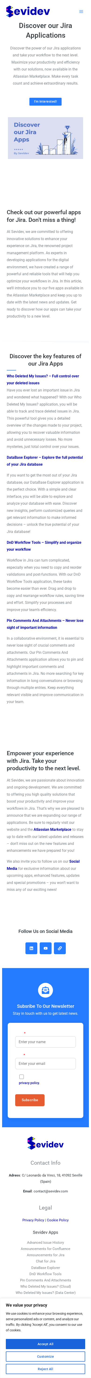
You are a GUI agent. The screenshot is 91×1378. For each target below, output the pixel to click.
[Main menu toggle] (81, 11)
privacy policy (29, 1083)
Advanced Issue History (45, 1243)
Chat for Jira (45, 1261)
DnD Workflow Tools (45, 1274)
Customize (45, 1356)
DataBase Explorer (45, 1268)
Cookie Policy (58, 1220)
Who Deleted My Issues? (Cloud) (45, 1286)
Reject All (45, 1369)
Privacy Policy (33, 1220)
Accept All (46, 1344)
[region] (45, 1338)
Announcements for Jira (45, 1255)
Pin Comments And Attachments (45, 1280)
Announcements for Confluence (45, 1249)
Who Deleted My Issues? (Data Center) (46, 1293)
